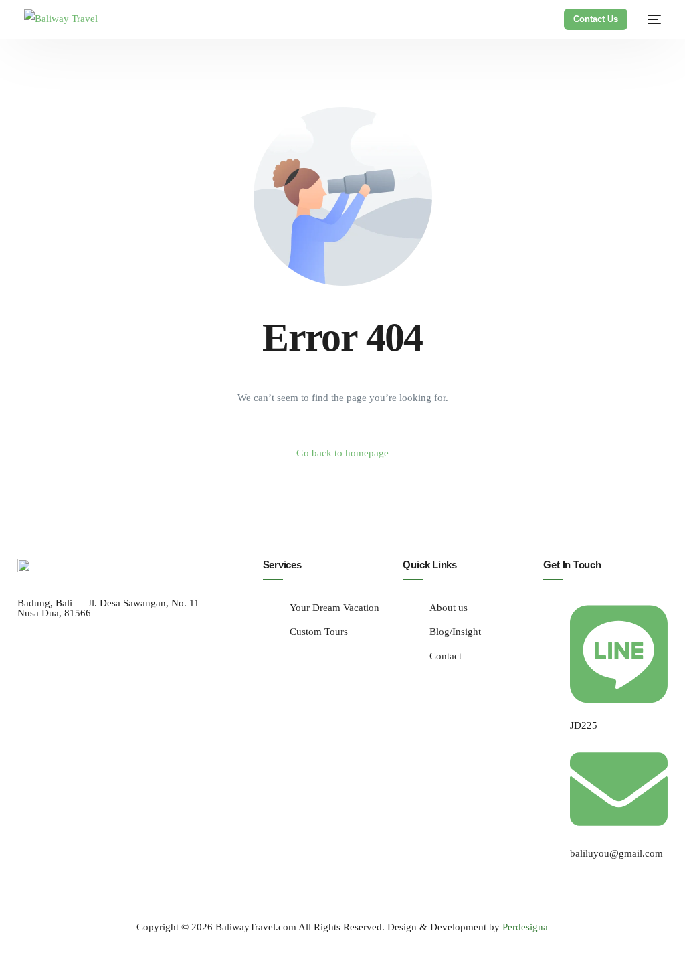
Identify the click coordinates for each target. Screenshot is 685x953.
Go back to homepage (342, 453)
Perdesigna (525, 927)
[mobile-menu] (651, 19)
